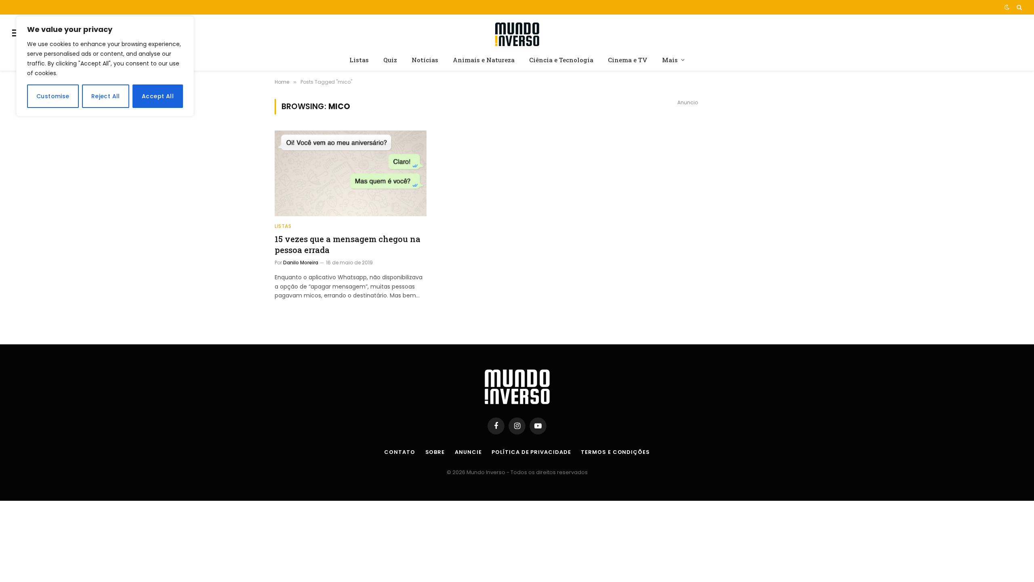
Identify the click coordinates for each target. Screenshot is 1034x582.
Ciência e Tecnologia (561, 60)
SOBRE (435, 452)
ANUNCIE (468, 452)
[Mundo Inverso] (517, 33)
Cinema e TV (627, 60)
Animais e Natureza (484, 60)
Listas (359, 60)
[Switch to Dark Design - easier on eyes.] (1006, 7)
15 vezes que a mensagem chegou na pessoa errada (347, 244)
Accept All (158, 96)
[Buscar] (1018, 7)
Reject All (105, 96)
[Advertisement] (687, 168)
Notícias (425, 60)
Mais (670, 60)
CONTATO (399, 452)
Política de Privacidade (531, 452)
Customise (52, 96)
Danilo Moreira (300, 262)
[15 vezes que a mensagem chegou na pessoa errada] (351, 173)
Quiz (390, 60)
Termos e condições (615, 452)
